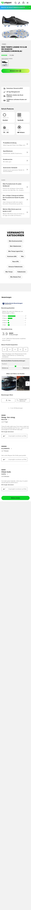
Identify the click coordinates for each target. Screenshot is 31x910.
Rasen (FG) (15, 261)
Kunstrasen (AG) (11, 256)
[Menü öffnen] (27, 3)
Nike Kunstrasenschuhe (15, 241)
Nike (22, 256)
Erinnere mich (14, 71)
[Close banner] (29, 7)
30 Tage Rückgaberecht (13, 91)
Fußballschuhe (21, 271)
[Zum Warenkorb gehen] (23, 3)
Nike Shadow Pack (15, 277)
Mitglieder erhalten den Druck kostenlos (15, 96)
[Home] (6, 3)
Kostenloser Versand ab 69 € (15, 88)
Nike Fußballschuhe (15, 246)
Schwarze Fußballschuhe (15, 266)
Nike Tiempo (9, 271)
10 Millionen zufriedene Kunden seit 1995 (17, 100)
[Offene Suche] (15, 2)
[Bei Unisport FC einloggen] (19, 3)
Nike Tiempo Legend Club (15, 251)
